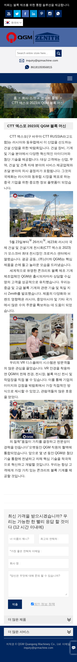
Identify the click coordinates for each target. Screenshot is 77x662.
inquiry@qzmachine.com (42, 60)
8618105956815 (41, 67)
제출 (15, 604)
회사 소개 (29, 98)
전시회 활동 (49, 98)
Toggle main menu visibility (70, 78)
